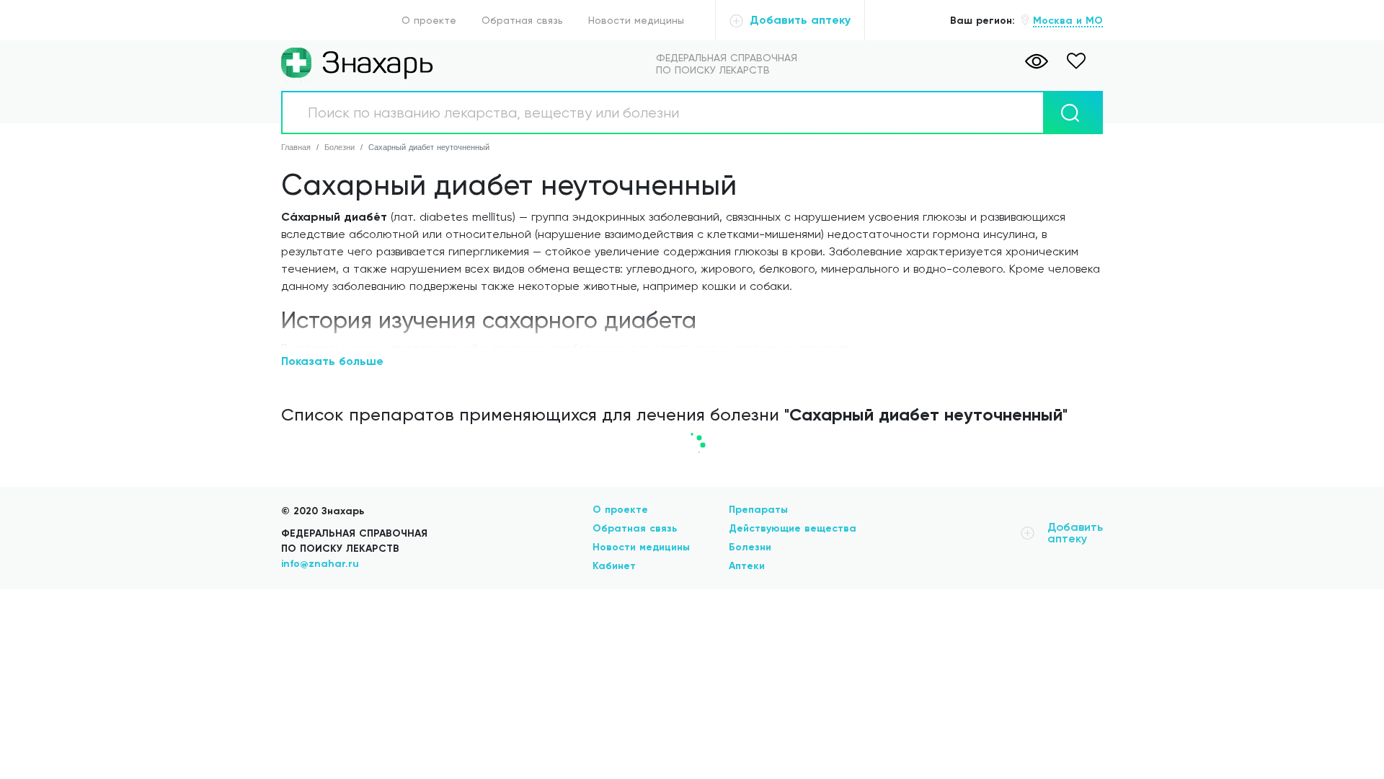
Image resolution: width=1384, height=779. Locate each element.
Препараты (758, 509)
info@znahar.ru (320, 564)
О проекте (429, 20)
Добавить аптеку (798, 20)
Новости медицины (636, 20)
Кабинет (614, 566)
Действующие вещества (792, 528)
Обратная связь (522, 20)
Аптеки (747, 566)
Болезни (750, 547)
